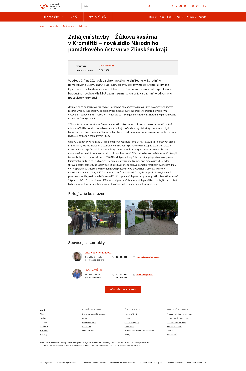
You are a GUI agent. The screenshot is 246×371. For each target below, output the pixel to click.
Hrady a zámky (52, 16)
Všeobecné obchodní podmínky (123, 362)
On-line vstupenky (132, 322)
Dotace (170, 330)
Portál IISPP (129, 326)
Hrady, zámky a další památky (94, 314)
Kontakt (202, 17)
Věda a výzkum (88, 330)
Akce (162, 17)
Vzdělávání (86, 326)
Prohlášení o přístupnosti (67, 362)
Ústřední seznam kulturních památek (139, 330)
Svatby (127, 334)
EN (204, 6)
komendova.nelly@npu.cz (148, 257)
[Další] (178, 219)
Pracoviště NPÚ (131, 314)
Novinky (153, 17)
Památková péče (97, 16)
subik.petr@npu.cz (144, 274)
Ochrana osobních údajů (176, 322)
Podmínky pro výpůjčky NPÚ (152, 362)
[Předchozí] (67, 219)
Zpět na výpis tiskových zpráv (123, 289)
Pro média (191, 17)
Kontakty (43, 334)
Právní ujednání (46, 362)
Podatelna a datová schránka (178, 318)
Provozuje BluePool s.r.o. (196, 362)
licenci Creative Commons (98, 342)
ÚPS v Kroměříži (106, 65)
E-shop (170, 17)
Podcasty (43, 322)
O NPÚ (74, 16)
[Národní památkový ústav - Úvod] (51, 6)
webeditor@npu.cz (175, 362)
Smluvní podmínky (174, 326)
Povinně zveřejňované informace (180, 314)
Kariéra (180, 17)
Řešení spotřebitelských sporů (93, 362)
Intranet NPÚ (172, 334)
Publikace (44, 326)
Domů (42, 310)
